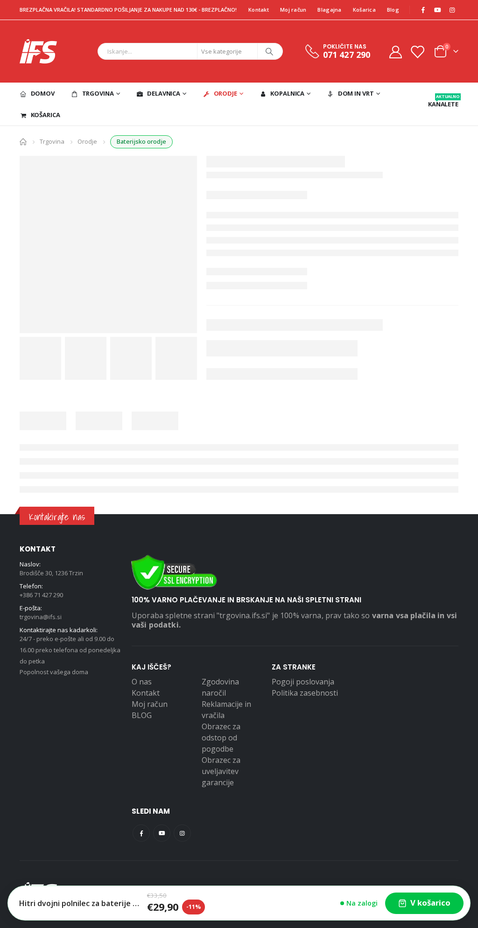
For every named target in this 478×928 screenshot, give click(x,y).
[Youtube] (437, 10)
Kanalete (443, 100)
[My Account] (395, 51)
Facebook (141, 833)
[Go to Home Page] (23, 141)
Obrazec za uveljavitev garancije (221, 771)
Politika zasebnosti (305, 693)
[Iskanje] (269, 51)
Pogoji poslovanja (303, 682)
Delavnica (163, 93)
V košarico (430, 902)
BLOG (142, 715)
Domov (43, 93)
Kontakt (258, 9)
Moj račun (293, 9)
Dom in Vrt (356, 93)
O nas (142, 682)
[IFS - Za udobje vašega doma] (38, 51)
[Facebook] (423, 10)
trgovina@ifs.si (41, 617)
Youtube (161, 833)
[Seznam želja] (417, 51)
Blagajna (329, 9)
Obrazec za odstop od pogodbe (221, 737)
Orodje (225, 93)
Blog (393, 9)
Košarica (364, 9)
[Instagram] (452, 10)
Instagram (182, 833)
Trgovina (98, 93)
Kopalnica (287, 93)
